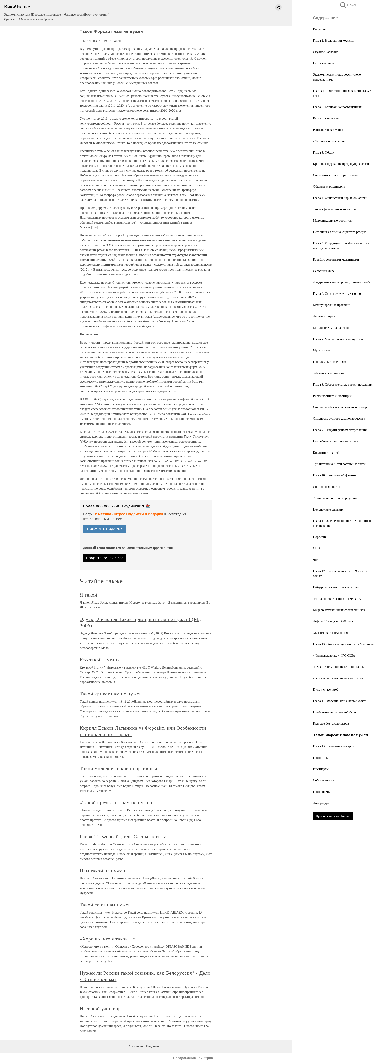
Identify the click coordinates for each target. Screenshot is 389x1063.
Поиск (347, 5)
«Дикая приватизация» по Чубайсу (337, 598)
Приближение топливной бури (334, 712)
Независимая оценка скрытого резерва (340, 232)
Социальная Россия (326, 486)
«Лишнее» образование (329, 141)
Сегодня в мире (324, 271)
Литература (321, 803)
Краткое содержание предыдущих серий (341, 163)
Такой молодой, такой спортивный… (121, 768)
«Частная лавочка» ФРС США (334, 655)
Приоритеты (321, 791)
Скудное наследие (325, 51)
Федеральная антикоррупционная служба (341, 282)
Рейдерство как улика (328, 129)
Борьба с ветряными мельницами (336, 259)
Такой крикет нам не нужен (111, 693)
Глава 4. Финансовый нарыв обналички (340, 198)
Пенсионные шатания (328, 509)
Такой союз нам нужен (105, 904)
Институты (321, 769)
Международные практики (331, 305)
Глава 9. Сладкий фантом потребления (340, 430)
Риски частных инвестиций (332, 395)
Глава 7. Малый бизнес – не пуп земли (339, 339)
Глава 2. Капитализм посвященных (337, 107)
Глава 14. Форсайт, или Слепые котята (339, 701)
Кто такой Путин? (100, 659)
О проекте (135, 1046)
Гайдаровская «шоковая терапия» (336, 587)
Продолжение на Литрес (333, 816)
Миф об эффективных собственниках (339, 610)
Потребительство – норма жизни (335, 441)
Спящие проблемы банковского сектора (340, 407)
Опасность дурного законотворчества (339, 418)
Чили (316, 559)
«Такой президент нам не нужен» (117, 802)
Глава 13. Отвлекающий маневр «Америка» (343, 644)
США (317, 548)
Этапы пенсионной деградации (335, 498)
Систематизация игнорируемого (335, 175)
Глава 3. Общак (323, 152)
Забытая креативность (328, 373)
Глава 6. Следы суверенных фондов (337, 293)
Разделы (152, 1046)
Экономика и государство (331, 632)
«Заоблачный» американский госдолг (339, 678)
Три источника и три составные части (339, 464)
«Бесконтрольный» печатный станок (338, 666)
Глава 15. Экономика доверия (333, 746)
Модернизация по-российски (333, 220)
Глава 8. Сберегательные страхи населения (342, 384)
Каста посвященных (327, 118)
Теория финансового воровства (335, 209)
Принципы (320, 757)
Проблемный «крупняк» (330, 361)
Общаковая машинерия (329, 186)
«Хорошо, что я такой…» (108, 938)
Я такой (88, 594)
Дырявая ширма (324, 316)
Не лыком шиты (324, 63)
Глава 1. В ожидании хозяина (333, 40)
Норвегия (319, 537)
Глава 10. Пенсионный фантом (334, 475)
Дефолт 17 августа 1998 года (333, 621)
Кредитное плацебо (326, 452)
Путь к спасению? (325, 689)
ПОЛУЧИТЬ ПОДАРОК (104, 529)
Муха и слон (321, 350)
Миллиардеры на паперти (331, 327)
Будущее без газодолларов (331, 723)
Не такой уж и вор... (102, 1008)
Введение (319, 29)
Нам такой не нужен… (105, 870)
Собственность (323, 780)
